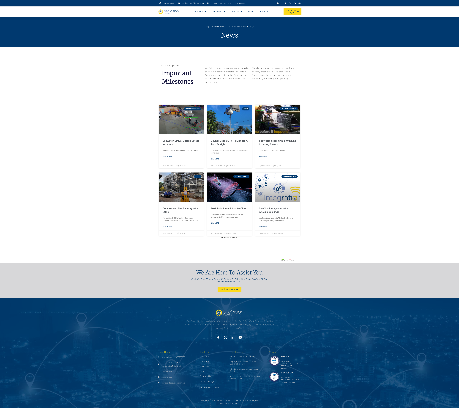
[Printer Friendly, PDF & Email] (287, 260)
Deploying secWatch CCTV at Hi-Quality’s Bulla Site (244, 363)
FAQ (202, 371)
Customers (217, 11)
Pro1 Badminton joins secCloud (229, 208)
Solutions (199, 11)
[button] (278, 3)
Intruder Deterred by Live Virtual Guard (244, 370)
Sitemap (204, 400)
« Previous (226, 237)
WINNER (285, 357)
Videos (251, 11)
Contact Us (205, 376)
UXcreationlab (234, 403)
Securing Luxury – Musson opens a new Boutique (245, 377)
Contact (264, 11)
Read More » (167, 156)
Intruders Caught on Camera (242, 356)
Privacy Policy (252, 400)
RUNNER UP (287, 373)
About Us (235, 11)
